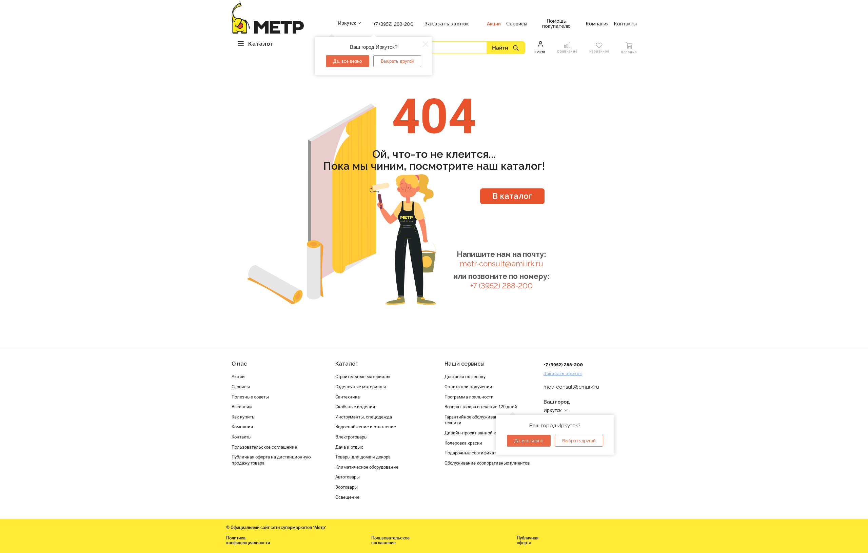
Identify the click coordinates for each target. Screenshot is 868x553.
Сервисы (241, 387)
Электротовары (351, 437)
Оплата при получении (468, 387)
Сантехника (347, 397)
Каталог (346, 364)
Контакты (242, 437)
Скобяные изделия (355, 407)
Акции (238, 376)
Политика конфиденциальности (248, 540)
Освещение (347, 497)
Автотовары (347, 477)
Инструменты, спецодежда (363, 417)
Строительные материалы (362, 376)
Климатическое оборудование (366, 467)
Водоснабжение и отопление (365, 427)
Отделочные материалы (360, 387)
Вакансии (242, 407)
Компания (242, 427)
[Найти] (506, 47)
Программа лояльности (469, 397)
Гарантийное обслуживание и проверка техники (486, 420)
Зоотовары (346, 487)
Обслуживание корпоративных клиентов (487, 463)
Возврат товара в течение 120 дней (481, 407)
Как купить (243, 417)
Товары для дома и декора (363, 457)
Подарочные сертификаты (472, 453)
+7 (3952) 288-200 (394, 24)
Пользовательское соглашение (264, 447)
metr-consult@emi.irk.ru (501, 264)
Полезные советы (250, 397)
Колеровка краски (463, 443)
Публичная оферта (527, 540)
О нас (239, 364)
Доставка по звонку (465, 376)
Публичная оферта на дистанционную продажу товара (271, 460)
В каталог (512, 196)
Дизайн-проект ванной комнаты (478, 433)
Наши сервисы (465, 364)
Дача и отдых (349, 447)
